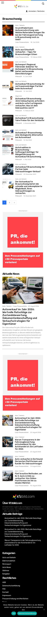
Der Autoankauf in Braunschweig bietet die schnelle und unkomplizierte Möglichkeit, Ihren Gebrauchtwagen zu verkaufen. (28, 187)
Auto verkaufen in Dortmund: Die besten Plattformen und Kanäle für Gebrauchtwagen (29, 461)
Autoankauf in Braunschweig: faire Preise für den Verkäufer (29, 119)
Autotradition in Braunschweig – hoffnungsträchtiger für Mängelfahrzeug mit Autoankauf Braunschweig (28, 152)
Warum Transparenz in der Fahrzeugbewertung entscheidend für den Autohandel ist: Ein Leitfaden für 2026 (29, 444)
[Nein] (44, 609)
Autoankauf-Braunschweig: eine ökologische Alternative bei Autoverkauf (29, 135)
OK (14, 613)
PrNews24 (18, 76)
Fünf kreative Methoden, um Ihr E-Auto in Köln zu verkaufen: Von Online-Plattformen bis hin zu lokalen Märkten (28, 478)
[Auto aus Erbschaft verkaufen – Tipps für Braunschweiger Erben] (7, 51)
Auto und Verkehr (21, 62)
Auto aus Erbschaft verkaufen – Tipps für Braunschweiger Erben (26, 52)
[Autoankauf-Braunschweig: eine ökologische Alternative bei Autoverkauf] (7, 134)
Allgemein (18, 96)
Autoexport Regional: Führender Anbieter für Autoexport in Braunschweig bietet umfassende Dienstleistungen (29, 69)
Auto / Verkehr (20, 25)
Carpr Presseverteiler (22, 42)
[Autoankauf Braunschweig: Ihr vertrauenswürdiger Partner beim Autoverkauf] (7, 86)
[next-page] (14, 203)
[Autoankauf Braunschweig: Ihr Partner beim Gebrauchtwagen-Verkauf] (7, 169)
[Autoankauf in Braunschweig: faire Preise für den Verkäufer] (7, 120)
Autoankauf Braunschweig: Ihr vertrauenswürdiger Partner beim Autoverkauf (29, 86)
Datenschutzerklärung (27, 613)
